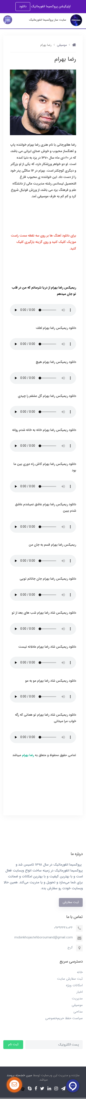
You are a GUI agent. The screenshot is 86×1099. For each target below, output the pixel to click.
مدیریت (77, 998)
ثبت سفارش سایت (70, 978)
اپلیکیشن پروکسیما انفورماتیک (50, 6)
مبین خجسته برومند (19, 1075)
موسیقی (77, 1005)
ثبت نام (13, 1044)
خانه (80, 972)
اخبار (80, 992)
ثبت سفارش (71, 902)
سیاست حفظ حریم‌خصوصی (64, 1018)
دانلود (22, 6)
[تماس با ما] (14, 1084)
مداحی (78, 1011)
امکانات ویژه (74, 985)
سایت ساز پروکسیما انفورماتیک (47, 20)
